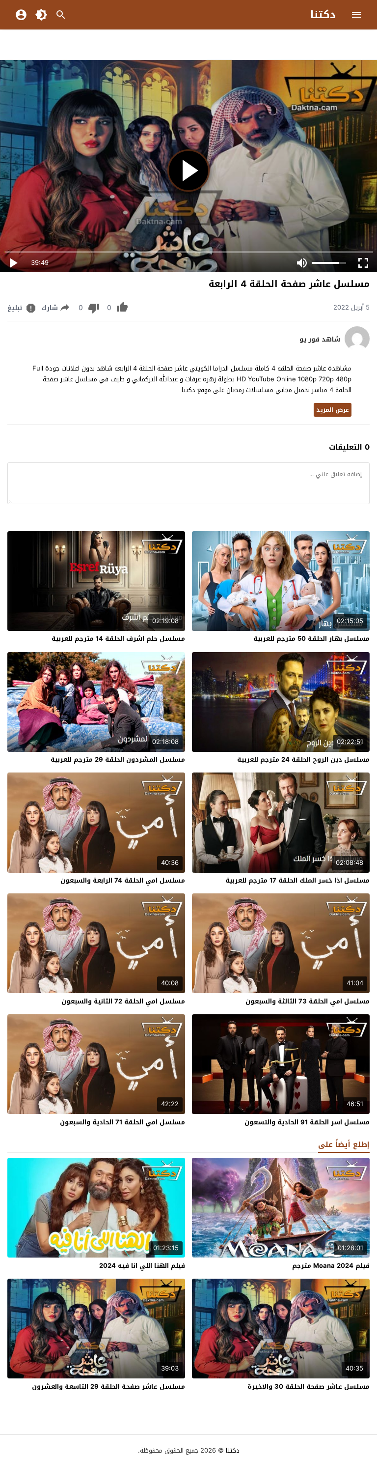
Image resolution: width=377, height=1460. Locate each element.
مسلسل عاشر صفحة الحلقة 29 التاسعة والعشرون (108, 1386)
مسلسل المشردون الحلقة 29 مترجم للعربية (118, 759)
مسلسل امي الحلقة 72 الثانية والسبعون (123, 1001)
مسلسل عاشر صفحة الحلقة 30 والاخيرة (308, 1386)
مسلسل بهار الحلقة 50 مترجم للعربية (311, 638)
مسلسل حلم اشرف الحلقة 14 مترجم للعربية (118, 638)
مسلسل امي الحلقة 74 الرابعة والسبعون (122, 880)
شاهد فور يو (319, 339)
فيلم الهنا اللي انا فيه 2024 (142, 1266)
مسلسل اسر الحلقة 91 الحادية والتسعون (307, 1122)
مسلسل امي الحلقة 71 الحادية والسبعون (122, 1122)
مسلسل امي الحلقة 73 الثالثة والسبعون (307, 1001)
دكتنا (323, 15)
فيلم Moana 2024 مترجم (331, 1266)
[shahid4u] (357, 349)
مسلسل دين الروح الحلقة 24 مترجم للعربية (303, 759)
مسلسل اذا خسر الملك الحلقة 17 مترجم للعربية (297, 880)
